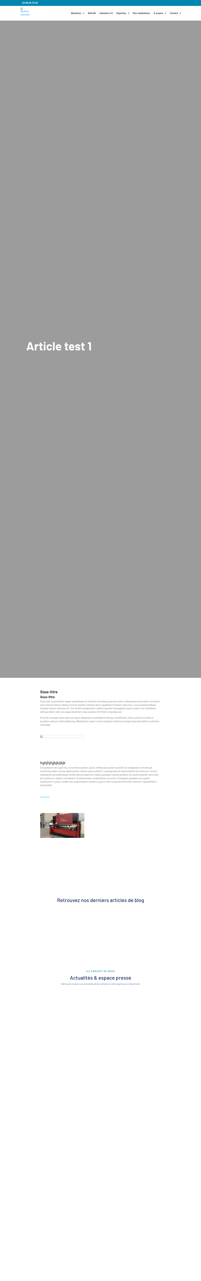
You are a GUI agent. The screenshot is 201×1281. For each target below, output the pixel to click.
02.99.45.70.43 (30, 3)
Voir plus (44, 797)
